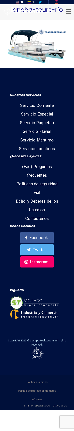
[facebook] (48, 2)
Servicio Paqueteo (37, 122)
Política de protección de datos (37, 390)
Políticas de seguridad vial (37, 188)
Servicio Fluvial (37, 131)
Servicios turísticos (37, 148)
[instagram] (56, 2)
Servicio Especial (37, 114)
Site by (45, 405)
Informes (37, 399)
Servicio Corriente (37, 105)
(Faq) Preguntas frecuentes (37, 171)
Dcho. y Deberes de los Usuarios (37, 205)
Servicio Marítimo (37, 140)
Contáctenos (37, 218)
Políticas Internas (37, 382)
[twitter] (40, 2)
